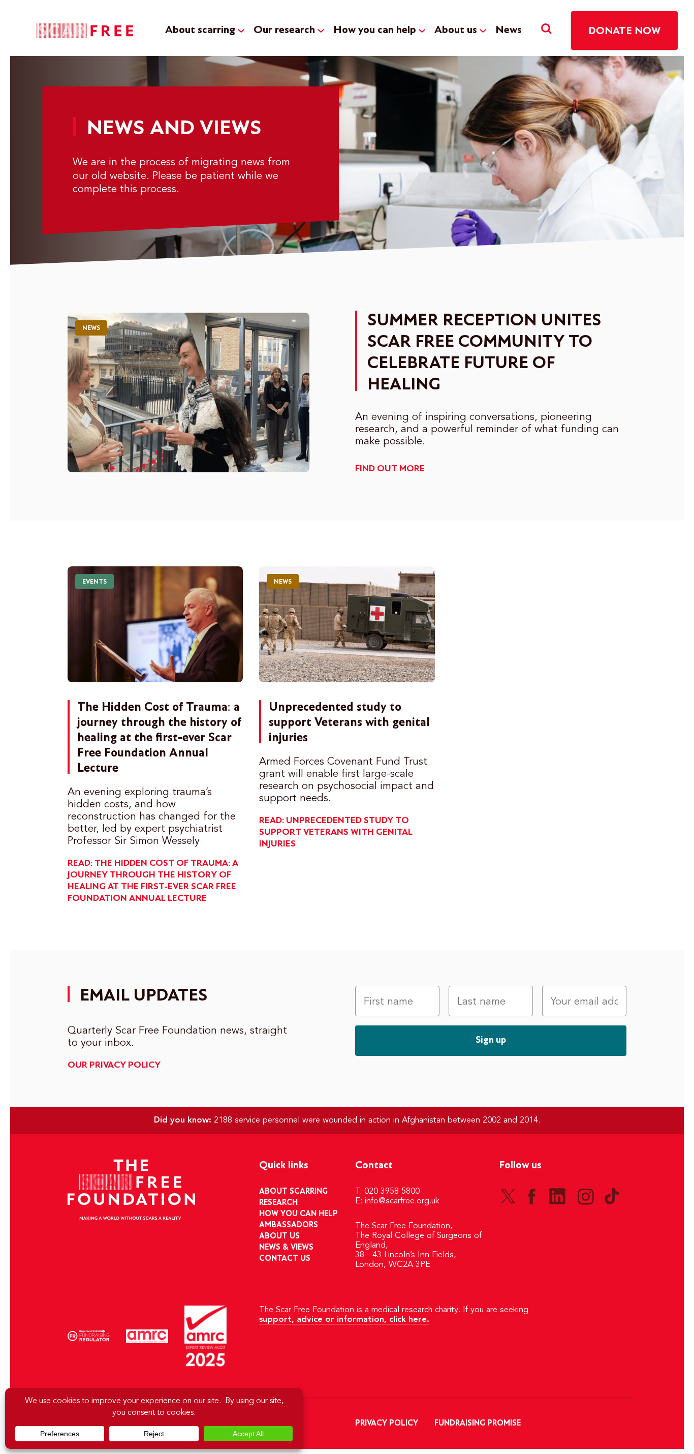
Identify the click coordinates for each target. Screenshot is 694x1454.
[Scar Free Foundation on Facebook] (531, 1196)
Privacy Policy (386, 1423)
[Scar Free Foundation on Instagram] (586, 1196)
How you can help (374, 30)
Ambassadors (288, 1225)
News (508, 30)
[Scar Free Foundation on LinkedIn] (557, 1196)
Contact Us (284, 1259)
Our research (284, 30)
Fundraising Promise (477, 1423)
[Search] (546, 30)
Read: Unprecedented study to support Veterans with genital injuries (336, 832)
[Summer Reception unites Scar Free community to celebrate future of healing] (188, 392)
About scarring (200, 30)
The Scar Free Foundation (85, 30)
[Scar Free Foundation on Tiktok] (612, 1196)
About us (455, 30)
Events (94, 582)
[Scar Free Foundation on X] (508, 1196)
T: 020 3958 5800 (387, 1192)
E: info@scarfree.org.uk (397, 1201)
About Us (279, 1236)
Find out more (390, 469)
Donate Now (624, 31)
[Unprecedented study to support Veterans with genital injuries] (346, 624)
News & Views (286, 1248)
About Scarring (293, 1192)
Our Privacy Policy (114, 1065)
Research (278, 1203)
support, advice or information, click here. (344, 1320)
